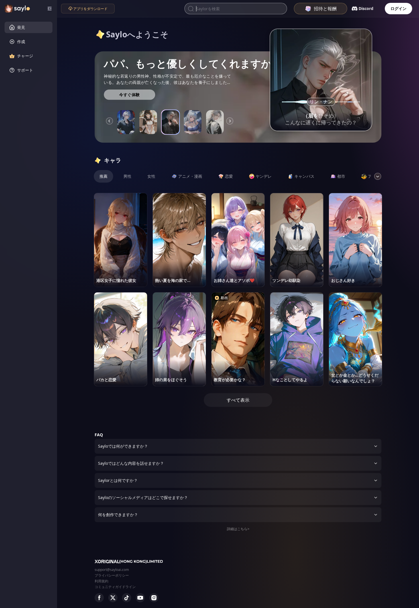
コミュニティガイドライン (115, 586)
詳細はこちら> (238, 528)
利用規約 (101, 581)
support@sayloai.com (112, 569)
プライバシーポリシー (112, 575)
